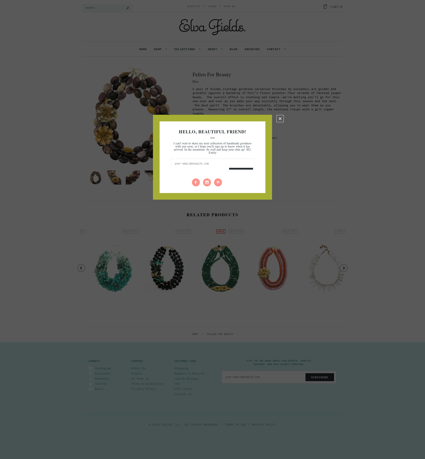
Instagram (207, 182)
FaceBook (196, 182)
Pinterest (218, 182)
